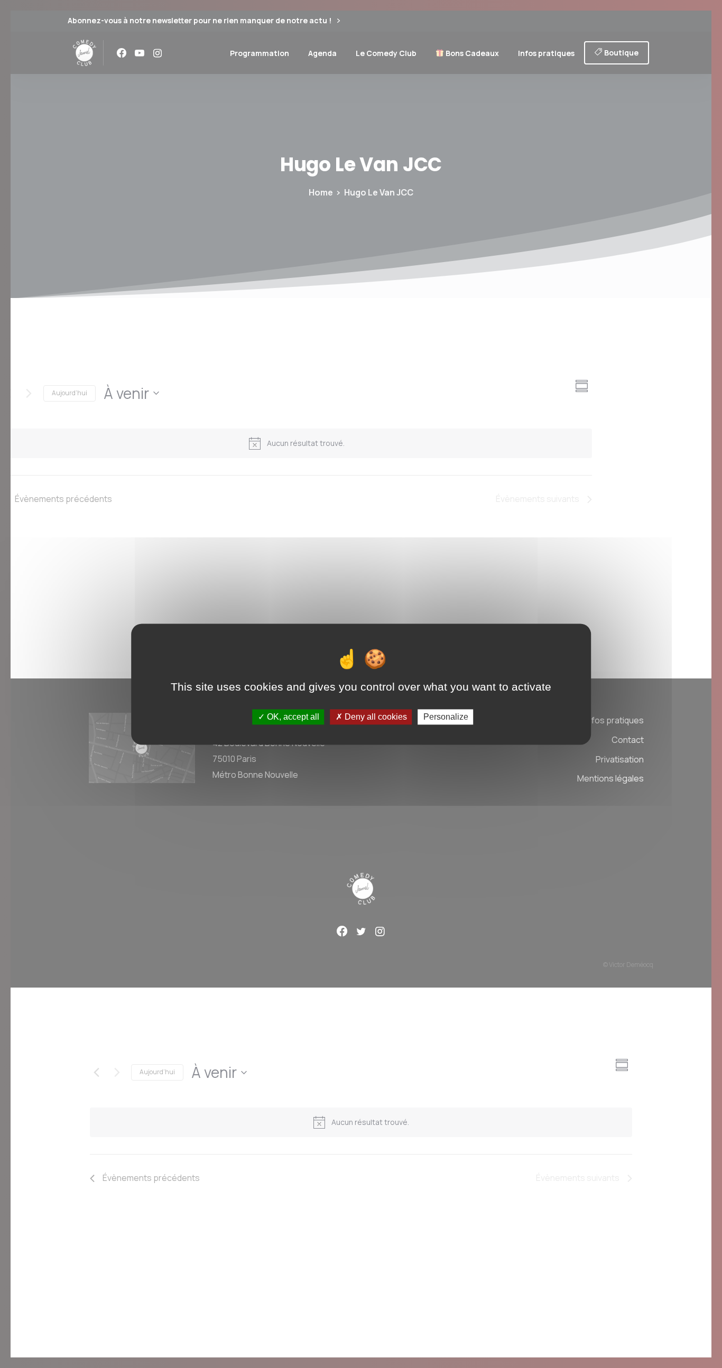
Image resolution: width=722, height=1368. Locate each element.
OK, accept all (292, 716)
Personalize (445, 716)
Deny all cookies (375, 716)
